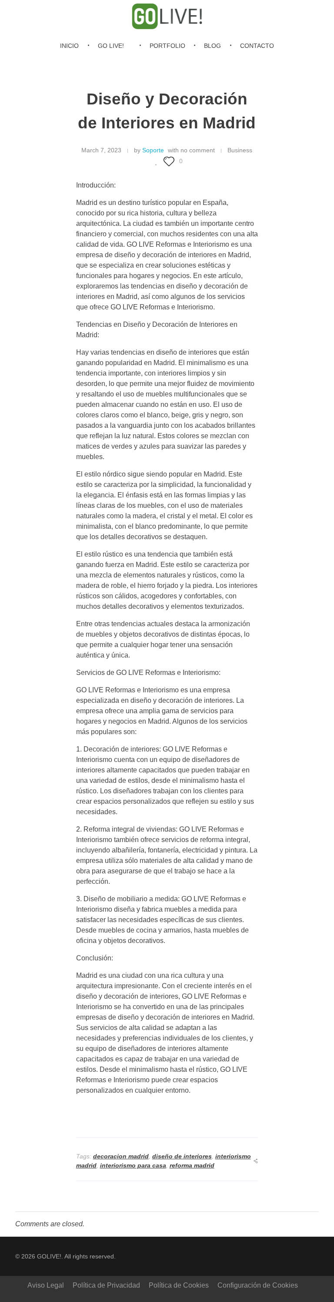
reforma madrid (192, 1165)
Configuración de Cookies (257, 1285)
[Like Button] (169, 161)
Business (239, 150)
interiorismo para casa (133, 1165)
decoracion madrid (121, 1156)
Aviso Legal (45, 1285)
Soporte (153, 150)
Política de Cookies (179, 1285)
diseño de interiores (182, 1156)
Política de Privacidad (106, 1285)
